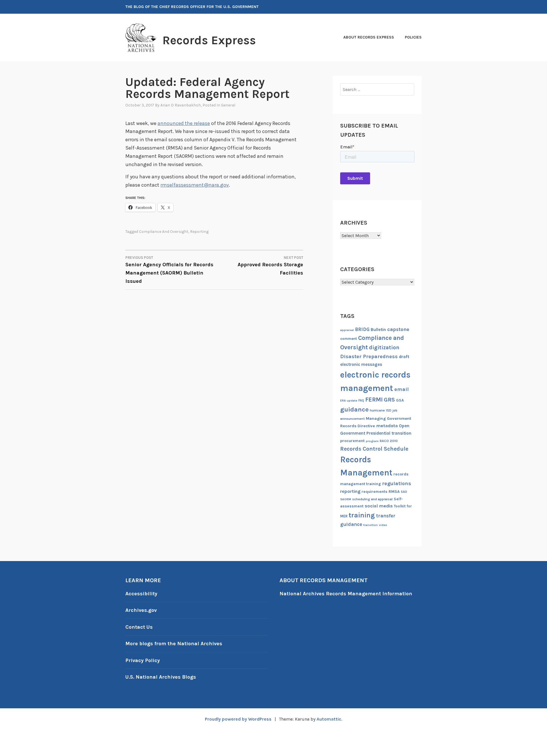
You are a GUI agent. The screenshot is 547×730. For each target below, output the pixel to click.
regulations (396, 483)
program (372, 441)
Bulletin (378, 329)
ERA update (348, 400)
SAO (404, 492)
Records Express (209, 40)
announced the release (184, 123)
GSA (400, 400)
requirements (374, 491)
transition (370, 525)
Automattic (329, 719)
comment (348, 338)
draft (404, 356)
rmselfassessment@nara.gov (194, 185)
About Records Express (368, 37)
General (228, 105)
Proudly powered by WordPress (238, 719)
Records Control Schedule (374, 448)
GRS (389, 399)
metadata (387, 425)
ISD (388, 410)
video (383, 525)
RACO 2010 (389, 441)
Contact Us (139, 627)
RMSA (394, 491)
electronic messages (361, 364)
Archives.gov (141, 610)
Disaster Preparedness (369, 356)
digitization (384, 347)
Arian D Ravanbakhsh (180, 105)
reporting (199, 231)
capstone (398, 329)
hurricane (377, 410)
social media (379, 506)
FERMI (374, 399)
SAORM (345, 499)
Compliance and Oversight (163, 231)
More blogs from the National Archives (173, 643)
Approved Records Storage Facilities (270, 265)
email (401, 389)
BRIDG (362, 329)
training (362, 515)
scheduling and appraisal (372, 499)
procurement (352, 441)
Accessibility (141, 593)
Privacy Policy (142, 660)
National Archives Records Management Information (345, 593)
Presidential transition (388, 433)
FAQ (361, 400)
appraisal (347, 330)
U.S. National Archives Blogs (160, 677)
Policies (413, 37)
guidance (354, 409)
